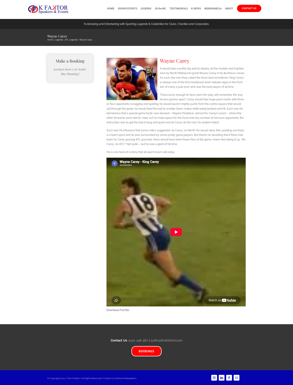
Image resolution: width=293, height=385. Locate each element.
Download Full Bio (117, 310)
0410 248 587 (138, 340)
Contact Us (108, 378)
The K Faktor (73, 378)
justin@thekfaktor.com (166, 340)
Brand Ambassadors (126, 378)
